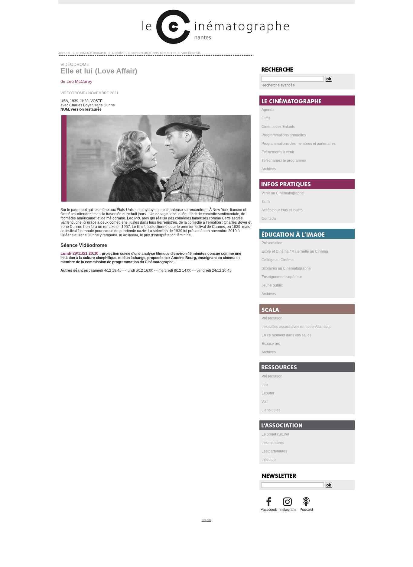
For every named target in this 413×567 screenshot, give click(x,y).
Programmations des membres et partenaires (299, 143)
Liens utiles (271, 410)
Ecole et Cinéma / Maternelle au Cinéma (295, 251)
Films (266, 118)
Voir (265, 402)
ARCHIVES (119, 53)
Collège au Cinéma (278, 260)
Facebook (269, 509)
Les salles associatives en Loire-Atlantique (297, 327)
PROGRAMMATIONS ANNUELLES (154, 53)
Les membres (273, 443)
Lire (265, 385)
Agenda (268, 110)
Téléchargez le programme (284, 160)
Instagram (287, 509)
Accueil (64, 53)
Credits (206, 520)
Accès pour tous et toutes (282, 210)
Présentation (272, 243)
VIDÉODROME (191, 53)
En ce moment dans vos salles (286, 335)
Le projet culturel (275, 434)
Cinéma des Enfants (278, 127)
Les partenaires (274, 451)
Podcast (306, 509)
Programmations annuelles (284, 135)
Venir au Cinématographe (283, 193)
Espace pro (271, 344)
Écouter (268, 393)
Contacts (269, 218)
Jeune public (272, 285)
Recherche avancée (278, 85)
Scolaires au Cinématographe (286, 268)
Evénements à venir (278, 152)
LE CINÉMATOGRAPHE (91, 53)
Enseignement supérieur (282, 277)
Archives (269, 169)
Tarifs (266, 201)
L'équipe (269, 460)
